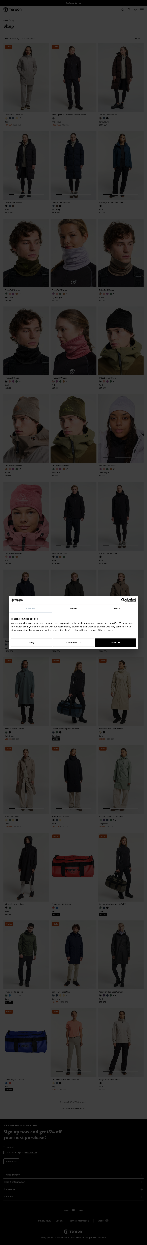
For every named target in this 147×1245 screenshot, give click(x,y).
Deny (31, 642)
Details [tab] (73, 608)
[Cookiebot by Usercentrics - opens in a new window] (123, 600)
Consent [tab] (30, 608)
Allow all (115, 642)
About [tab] (116, 608)
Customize (71, 642)
